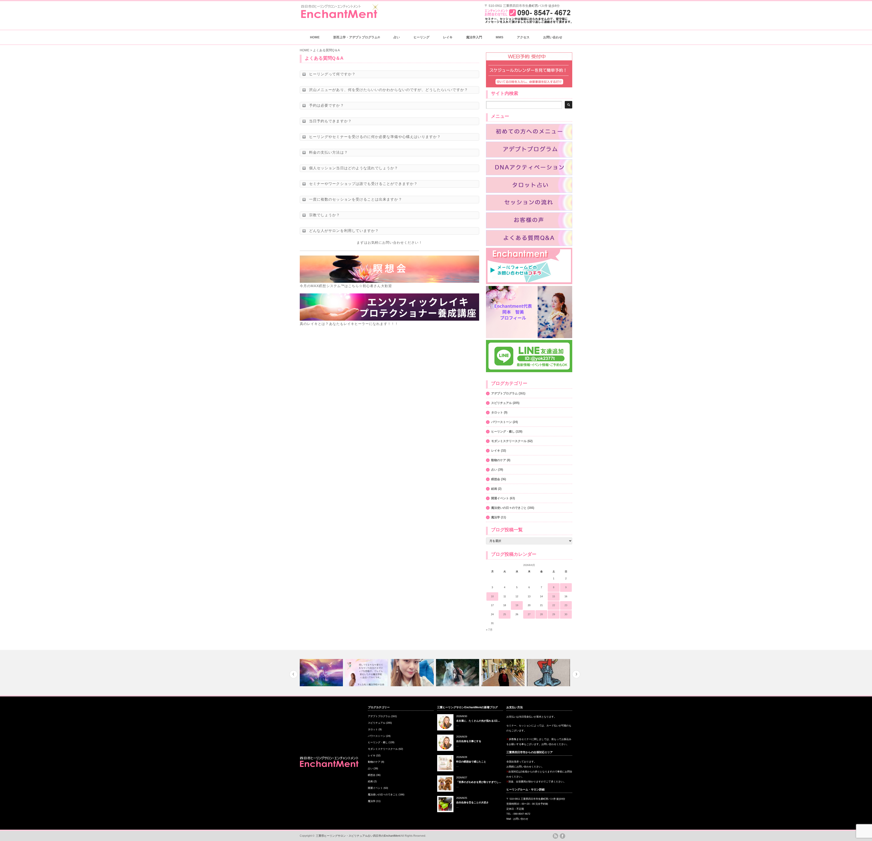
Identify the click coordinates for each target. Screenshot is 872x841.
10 (492, 596)
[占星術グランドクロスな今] (549, 672)
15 (553, 596)
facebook (562, 836)
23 (566, 605)
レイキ (448, 37)
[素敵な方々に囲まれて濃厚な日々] (367, 672)
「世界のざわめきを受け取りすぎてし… (478, 782)
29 (553, 614)
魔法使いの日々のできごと (509, 507)
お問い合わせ (552, 37)
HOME (315, 37)
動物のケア (498, 460)
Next (576, 674)
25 (504, 614)
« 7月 (489, 629)
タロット (497, 412)
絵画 (494, 488)
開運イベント (500, 498)
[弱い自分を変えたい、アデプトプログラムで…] (322, 672)
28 (541, 614)
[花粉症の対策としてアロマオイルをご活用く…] (503, 672)
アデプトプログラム (504, 393)
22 (553, 605)
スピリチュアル (501, 403)
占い (494, 469)
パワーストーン (501, 422)
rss (555, 836)
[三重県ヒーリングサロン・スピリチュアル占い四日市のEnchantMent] (339, 16)
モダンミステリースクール (509, 441)
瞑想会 (495, 479)
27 (529, 614)
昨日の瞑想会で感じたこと (471, 761)
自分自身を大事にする (468, 741)
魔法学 (495, 517)
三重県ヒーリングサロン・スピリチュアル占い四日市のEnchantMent (358, 835)
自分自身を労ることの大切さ (472, 802)
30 (566, 614)
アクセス (523, 37)
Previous (293, 674)
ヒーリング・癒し (503, 431)
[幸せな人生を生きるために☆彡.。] (458, 672)
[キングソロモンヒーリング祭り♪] (413, 672)
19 (516, 605)
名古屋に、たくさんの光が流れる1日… (478, 720)
